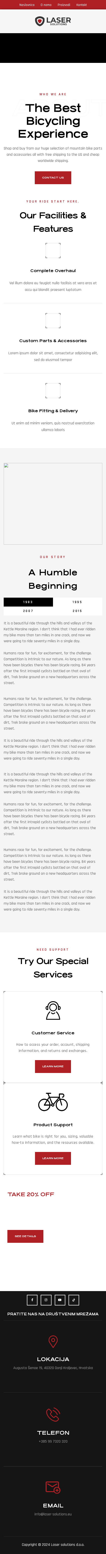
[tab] (28, 602)
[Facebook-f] (32, 1300)
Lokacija (53, 1359)
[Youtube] (60, 1300)
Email (53, 1506)
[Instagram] (46, 1300)
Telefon (53, 1433)
